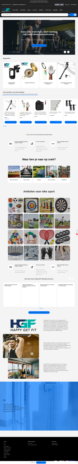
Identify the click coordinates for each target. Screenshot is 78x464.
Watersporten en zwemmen (31, 257)
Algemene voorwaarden (7, 447)
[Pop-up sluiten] (76, 462)
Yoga (62, 257)
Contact (5, 444)
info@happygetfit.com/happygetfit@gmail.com (19, 4)
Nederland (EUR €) (74, 4)
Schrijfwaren (64, 179)
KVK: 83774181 (30, 443)
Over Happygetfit (6, 446)
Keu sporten (15, 241)
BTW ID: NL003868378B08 (32, 444)
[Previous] (70, 278)
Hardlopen (62, 225)
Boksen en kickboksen (46, 209)
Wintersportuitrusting (47, 257)
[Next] (73, 278)
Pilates (31, 241)
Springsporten (15, 257)
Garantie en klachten (7, 454)
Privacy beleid (6, 451)
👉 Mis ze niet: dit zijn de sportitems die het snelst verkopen (39, 134)
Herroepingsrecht (6, 453)
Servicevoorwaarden (7, 449)
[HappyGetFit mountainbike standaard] (66, 75)
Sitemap (5, 456)
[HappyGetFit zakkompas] (30, 75)
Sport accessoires (51, 179)
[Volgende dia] (68, 52)
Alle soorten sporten (14, 179)
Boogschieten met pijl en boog (31, 209)
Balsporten (15, 209)
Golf (31, 225)
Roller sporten (62, 241)
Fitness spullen (26, 179)
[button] (59, 4)
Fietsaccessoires (15, 225)
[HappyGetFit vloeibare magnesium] (48, 75)
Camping (39, 179)
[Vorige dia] (65, 52)
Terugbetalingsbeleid (7, 450)
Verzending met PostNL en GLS (6, 4)
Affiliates (5, 457)
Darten (62, 209)
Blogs (4, 443)
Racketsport (46, 241)
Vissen (46, 225)
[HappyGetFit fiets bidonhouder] (12, 75)
